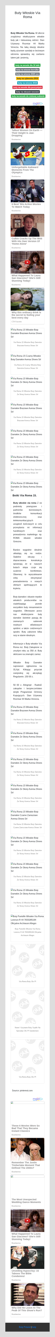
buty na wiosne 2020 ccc (27, 74)
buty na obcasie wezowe (27, 92)
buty (34, 1327)
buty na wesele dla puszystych (27, 87)
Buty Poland (25, 1327)
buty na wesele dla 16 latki (27, 65)
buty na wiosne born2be (27, 70)
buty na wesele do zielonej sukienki (28, 96)
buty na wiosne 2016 (27, 83)
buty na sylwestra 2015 (27, 78)
